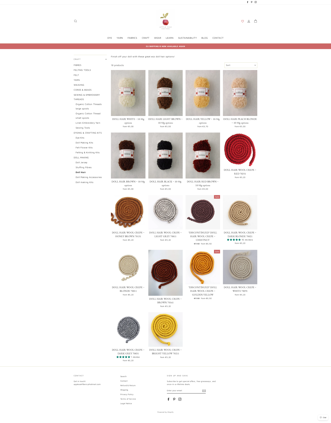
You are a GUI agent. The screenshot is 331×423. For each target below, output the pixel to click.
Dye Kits (80, 137)
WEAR (157, 38)
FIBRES (77, 65)
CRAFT (145, 38)
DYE (109, 38)
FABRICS (132, 38)
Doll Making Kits (84, 142)
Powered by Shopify (165, 412)
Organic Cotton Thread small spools (88, 115)
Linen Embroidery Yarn (88, 123)
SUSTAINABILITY (187, 38)
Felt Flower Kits (84, 147)
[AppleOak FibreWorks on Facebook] (168, 399)
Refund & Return (128, 385)
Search (123, 376)
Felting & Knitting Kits (88, 152)
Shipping (124, 390)
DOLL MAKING (81, 157)
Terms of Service (128, 399)
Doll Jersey (81, 162)
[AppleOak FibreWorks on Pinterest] (174, 399)
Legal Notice (126, 403)
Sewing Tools (83, 127)
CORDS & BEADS (83, 90)
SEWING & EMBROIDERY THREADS (87, 97)
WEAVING (79, 85)
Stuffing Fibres (84, 167)
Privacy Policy (127, 394)
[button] (242, 21)
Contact (124, 381)
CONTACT (218, 38)
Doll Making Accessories (89, 177)
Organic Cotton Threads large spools (89, 106)
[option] (165, 46)
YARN (120, 38)
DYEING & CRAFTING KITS (88, 133)
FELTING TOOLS (82, 70)
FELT (76, 75)
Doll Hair (81, 172)
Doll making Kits (84, 182)
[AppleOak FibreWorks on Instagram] (179, 399)
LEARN (169, 38)
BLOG (204, 38)
